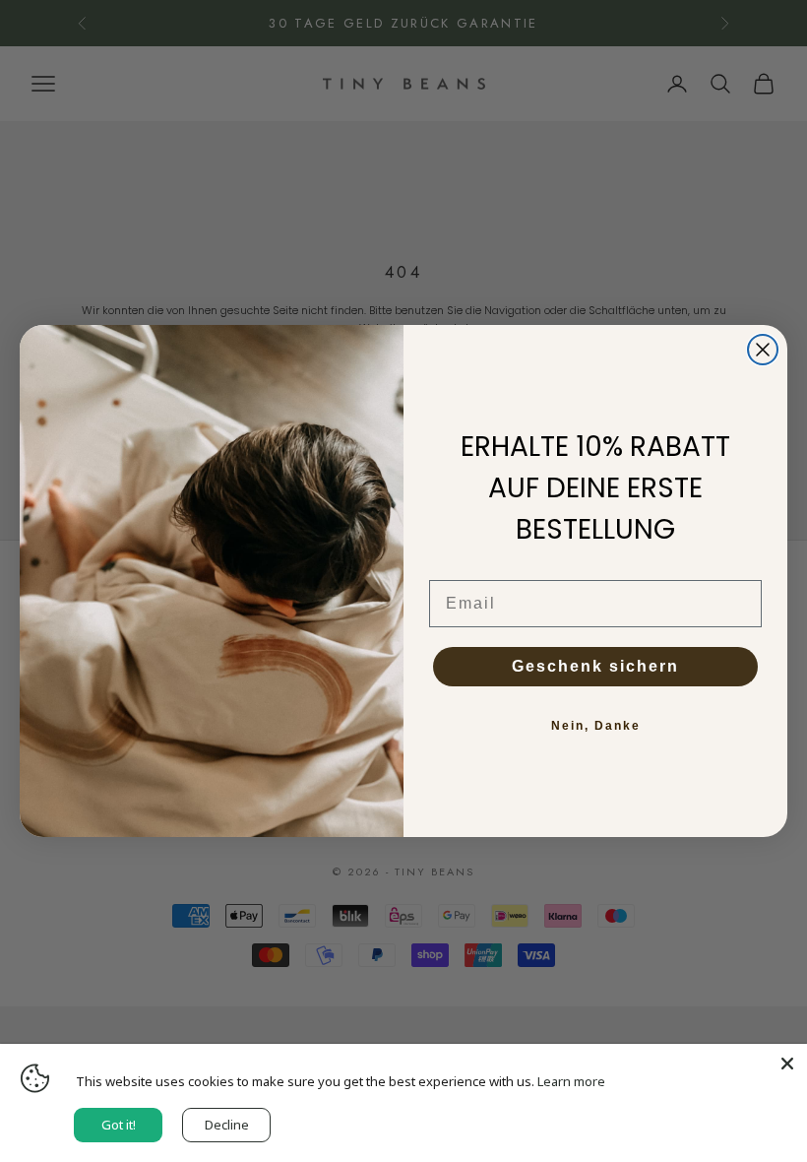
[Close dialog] (762, 349)
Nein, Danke (596, 726)
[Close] (787, 1063)
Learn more (571, 1081)
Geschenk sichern (595, 666)
